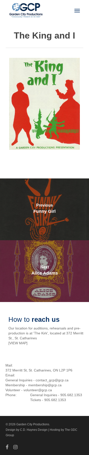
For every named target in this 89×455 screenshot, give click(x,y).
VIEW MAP (17, 343)
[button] (77, 10)
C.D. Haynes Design (33, 430)
